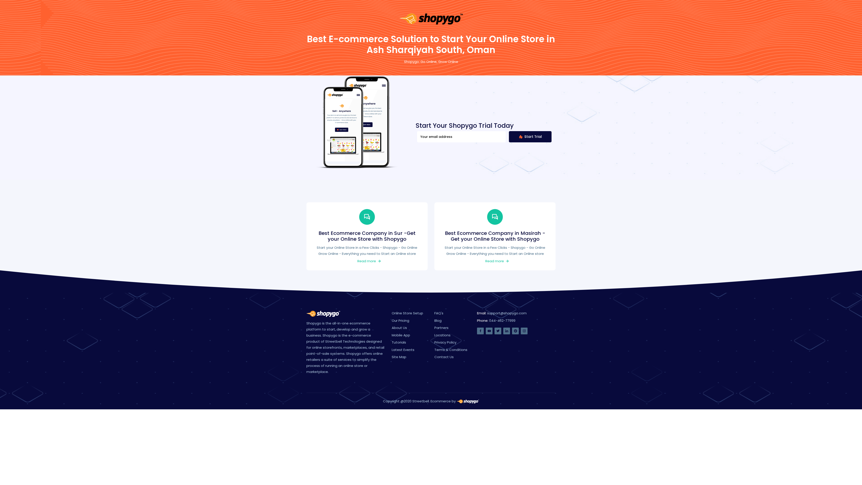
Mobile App (401, 335)
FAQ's (438, 313)
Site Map (399, 357)
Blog (438, 320)
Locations (442, 335)
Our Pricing (400, 320)
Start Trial (532, 136)
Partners (441, 327)
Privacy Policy (445, 342)
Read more (367, 261)
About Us (399, 327)
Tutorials (399, 342)
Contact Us (444, 357)
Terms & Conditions (450, 349)
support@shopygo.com (507, 313)
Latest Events (403, 349)
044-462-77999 (502, 320)
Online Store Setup (407, 313)
